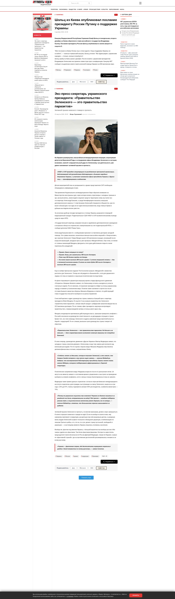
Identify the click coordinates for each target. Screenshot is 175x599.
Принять (136, 595)
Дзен (73, 81)
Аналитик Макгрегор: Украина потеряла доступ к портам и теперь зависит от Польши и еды (41, 134)
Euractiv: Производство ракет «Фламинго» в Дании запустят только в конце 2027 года (42, 111)
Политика (54, 9)
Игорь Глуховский (76, 114)
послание (86, 70)
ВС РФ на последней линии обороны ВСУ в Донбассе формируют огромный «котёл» (41, 57)
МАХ (92, 81)
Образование (114, 9)
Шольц (58, 70)
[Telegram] (131, 3)
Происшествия (94, 9)
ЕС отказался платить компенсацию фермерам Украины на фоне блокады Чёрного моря (41, 122)
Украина (77, 70)
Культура (104, 9)
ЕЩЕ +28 (104, 456)
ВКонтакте (83, 81)
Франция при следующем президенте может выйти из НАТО (42, 78)
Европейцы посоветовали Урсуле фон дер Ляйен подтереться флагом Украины (41, 68)
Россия (67, 456)
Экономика (63, 9)
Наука (122, 9)
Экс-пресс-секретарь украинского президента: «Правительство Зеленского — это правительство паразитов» (42, 45)
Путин (95, 70)
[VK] (135, 3)
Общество (72, 9)
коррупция (85, 456)
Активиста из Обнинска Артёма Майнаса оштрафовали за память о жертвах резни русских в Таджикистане (42, 100)
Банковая (95, 456)
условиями (70, 596)
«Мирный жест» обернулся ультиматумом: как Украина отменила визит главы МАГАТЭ (42, 88)
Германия (67, 70)
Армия (85, 9)
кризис (75, 456)
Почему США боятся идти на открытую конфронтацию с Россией (41, 145)
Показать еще (86, 477)
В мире (79, 9)
